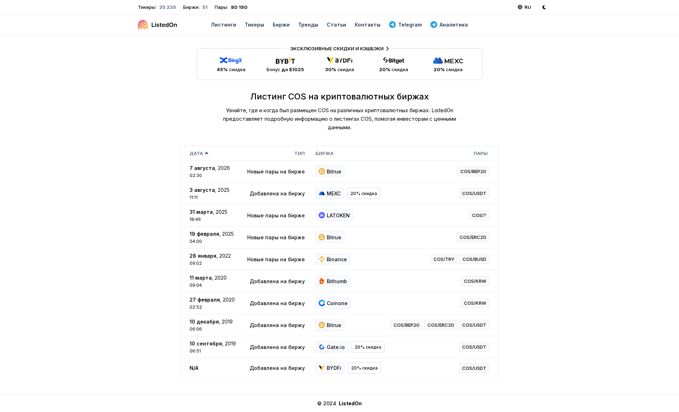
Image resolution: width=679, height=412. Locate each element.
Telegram (410, 25)
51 (204, 7)
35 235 (167, 7)
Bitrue (334, 171)
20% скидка (363, 193)
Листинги (223, 25)
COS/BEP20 (473, 171)
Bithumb (337, 281)
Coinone (337, 303)
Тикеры (254, 25)
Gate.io (336, 347)
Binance (337, 259)
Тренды (308, 25)
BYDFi (334, 368)
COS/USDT (474, 193)
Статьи (336, 25)
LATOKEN (338, 215)
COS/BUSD (474, 259)
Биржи (281, 25)
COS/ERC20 (473, 237)
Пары (481, 153)
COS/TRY (444, 259)
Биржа (324, 153)
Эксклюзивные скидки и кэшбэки (337, 48)
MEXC (334, 193)
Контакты (368, 25)
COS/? (479, 215)
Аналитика (454, 25)
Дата (196, 153)
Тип (299, 153)
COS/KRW (475, 281)
